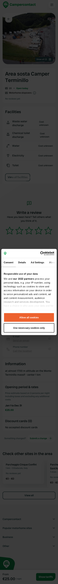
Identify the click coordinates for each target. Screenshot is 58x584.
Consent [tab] (8, 262)
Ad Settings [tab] (37, 262)
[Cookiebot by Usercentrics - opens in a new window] (41, 253)
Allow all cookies (29, 317)
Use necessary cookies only (29, 327)
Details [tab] (22, 262)
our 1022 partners (23, 278)
